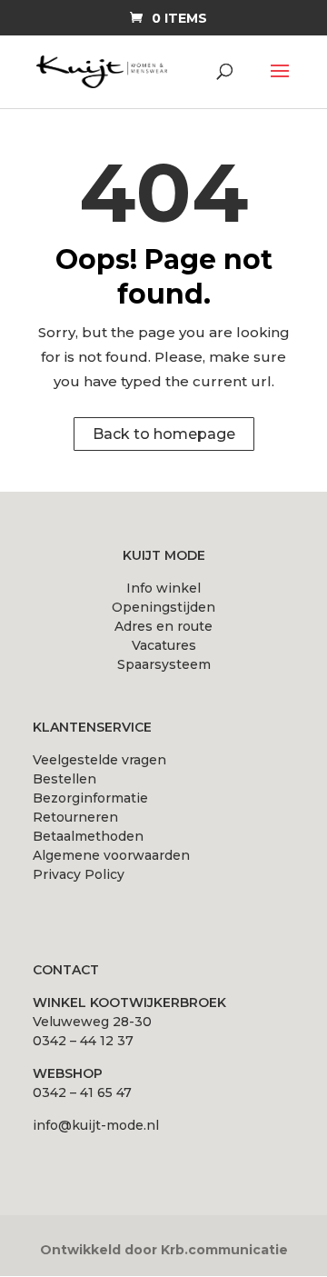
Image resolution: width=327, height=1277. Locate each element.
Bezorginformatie (90, 798)
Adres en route (163, 626)
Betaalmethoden (88, 836)
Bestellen (64, 779)
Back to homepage (164, 434)
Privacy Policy (78, 874)
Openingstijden (163, 607)
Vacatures (164, 645)
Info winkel (163, 588)
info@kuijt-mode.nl (96, 1125)
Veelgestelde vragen (99, 760)
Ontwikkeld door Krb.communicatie (164, 1250)
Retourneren (75, 817)
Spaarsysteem (164, 664)
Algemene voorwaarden (111, 855)
